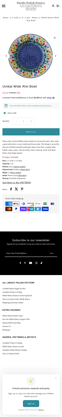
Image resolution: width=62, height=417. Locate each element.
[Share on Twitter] (16, 189)
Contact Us (6, 326)
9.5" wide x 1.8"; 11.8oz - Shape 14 (25, 17)
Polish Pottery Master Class (12, 315)
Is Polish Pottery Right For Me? (14, 288)
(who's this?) (22, 175)
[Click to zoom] (55, 38)
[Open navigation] (8, 5)
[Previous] (6, 56)
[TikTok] (41, 263)
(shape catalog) (15, 172)
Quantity (5, 121)
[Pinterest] (25, 263)
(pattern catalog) (19, 166)
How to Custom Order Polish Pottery (16, 299)
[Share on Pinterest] (22, 189)
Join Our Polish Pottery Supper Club (15, 319)
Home (5, 17)
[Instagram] (36, 263)
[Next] (55, 56)
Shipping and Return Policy (12, 302)
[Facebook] (20, 263)
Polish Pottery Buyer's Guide (13, 346)
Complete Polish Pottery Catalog (14, 350)
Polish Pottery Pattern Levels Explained (17, 295)
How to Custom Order (10, 353)
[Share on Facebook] (11, 189)
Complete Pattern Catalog (12, 292)
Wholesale (6, 330)
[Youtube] (30, 263)
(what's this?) (25, 169)
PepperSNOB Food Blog (11, 323)
